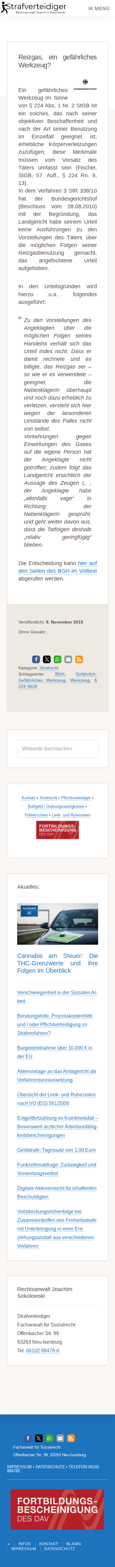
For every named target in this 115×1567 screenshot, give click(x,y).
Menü (102, 8)
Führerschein (36, 815)
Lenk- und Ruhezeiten (71, 815)
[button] (36, 659)
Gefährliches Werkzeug (42, 680)
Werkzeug (80, 680)
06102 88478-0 (42, 1350)
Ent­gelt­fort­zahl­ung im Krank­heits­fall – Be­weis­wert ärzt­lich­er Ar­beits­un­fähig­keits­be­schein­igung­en (57, 1126)
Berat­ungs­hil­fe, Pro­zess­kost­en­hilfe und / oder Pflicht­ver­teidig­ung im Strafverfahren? (55, 1024)
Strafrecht (49, 667)
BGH (59, 674)
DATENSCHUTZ (50, 1467)
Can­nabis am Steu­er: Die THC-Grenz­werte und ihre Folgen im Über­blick (57, 963)
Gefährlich (86, 674)
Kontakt (29, 797)
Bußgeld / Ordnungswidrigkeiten (56, 806)
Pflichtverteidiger (76, 797)
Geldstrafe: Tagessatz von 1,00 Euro (56, 1150)
